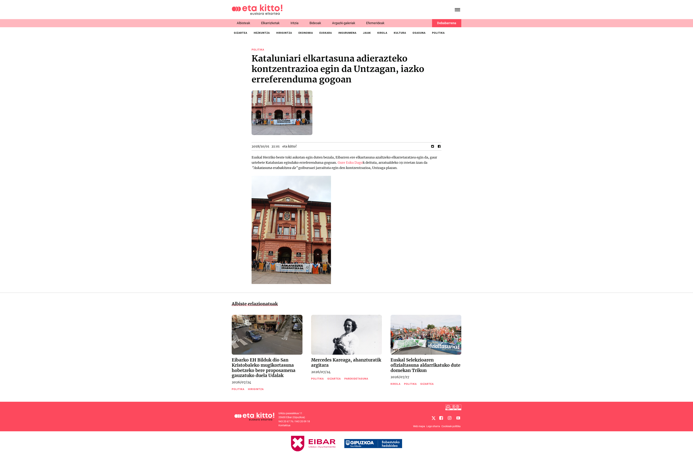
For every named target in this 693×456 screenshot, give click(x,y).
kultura (400, 32)
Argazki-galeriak (343, 23)
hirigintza (284, 32)
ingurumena (347, 32)
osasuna (419, 32)
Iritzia (294, 23)
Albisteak (243, 23)
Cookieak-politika (451, 426)
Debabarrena (446, 23)
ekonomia (305, 32)
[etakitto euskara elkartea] (257, 9)
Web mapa (419, 426)
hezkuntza (262, 32)
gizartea (240, 32)
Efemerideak (375, 23)
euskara (325, 32)
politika (438, 32)
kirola (382, 32)
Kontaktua (284, 425)
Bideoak (315, 23)
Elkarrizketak (270, 23)
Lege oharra (433, 426)
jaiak (367, 32)
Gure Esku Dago (350, 162)
